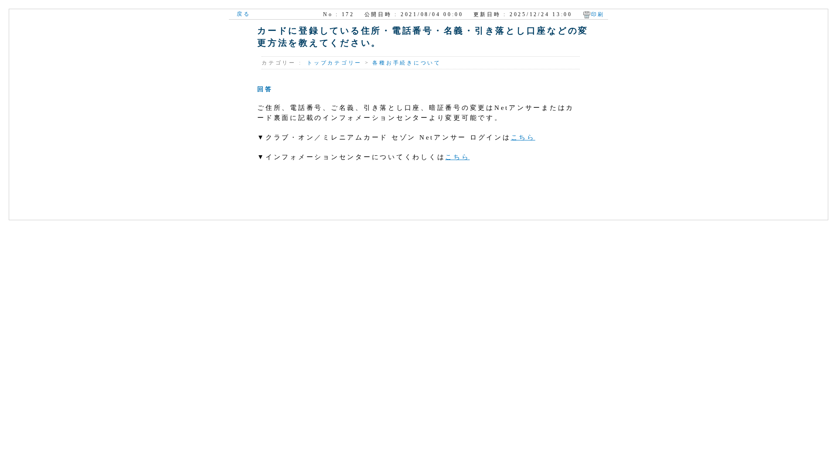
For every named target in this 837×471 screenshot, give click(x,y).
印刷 (598, 14)
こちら (523, 137)
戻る (244, 14)
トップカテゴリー (334, 63)
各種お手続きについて (406, 63)
